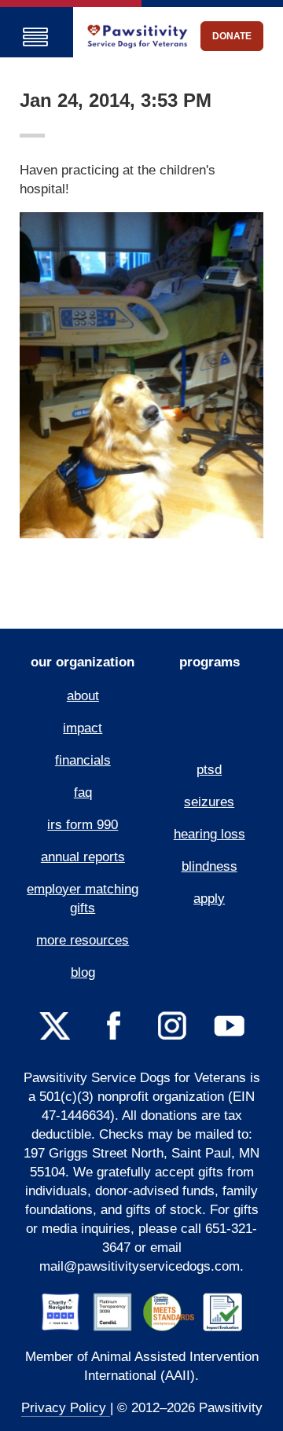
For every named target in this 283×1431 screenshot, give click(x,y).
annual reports (83, 856)
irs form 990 (82, 824)
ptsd (209, 769)
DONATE (232, 36)
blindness (209, 866)
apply (209, 898)
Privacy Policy (65, 1407)
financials (83, 760)
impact (82, 728)
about (83, 695)
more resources (82, 940)
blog (83, 972)
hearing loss (209, 834)
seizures (209, 801)
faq (83, 792)
